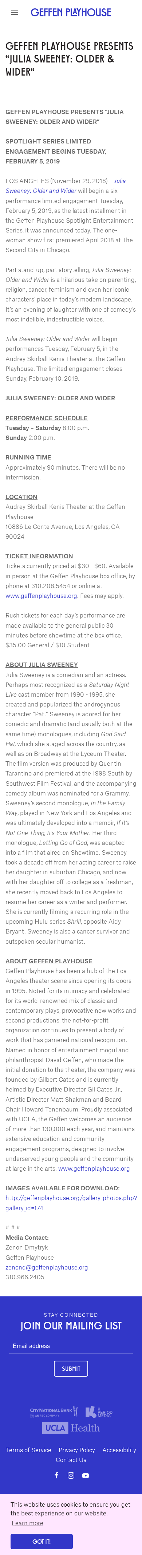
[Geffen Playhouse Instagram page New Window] (71, 1475)
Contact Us (71, 1459)
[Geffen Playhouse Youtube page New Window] (85, 1475)
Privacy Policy (77, 1449)
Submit (71, 1368)
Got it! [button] (41, 1541)
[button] (14, 12)
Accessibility (119, 1449)
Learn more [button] (27, 1522)
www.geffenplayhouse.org (41, 595)
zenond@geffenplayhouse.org (46, 1267)
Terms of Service (28, 1449)
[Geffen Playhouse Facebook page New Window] (56, 1475)
